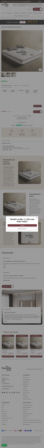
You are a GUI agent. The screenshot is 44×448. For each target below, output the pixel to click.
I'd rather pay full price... (22, 228)
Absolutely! (22, 225)
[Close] (37, 217)
